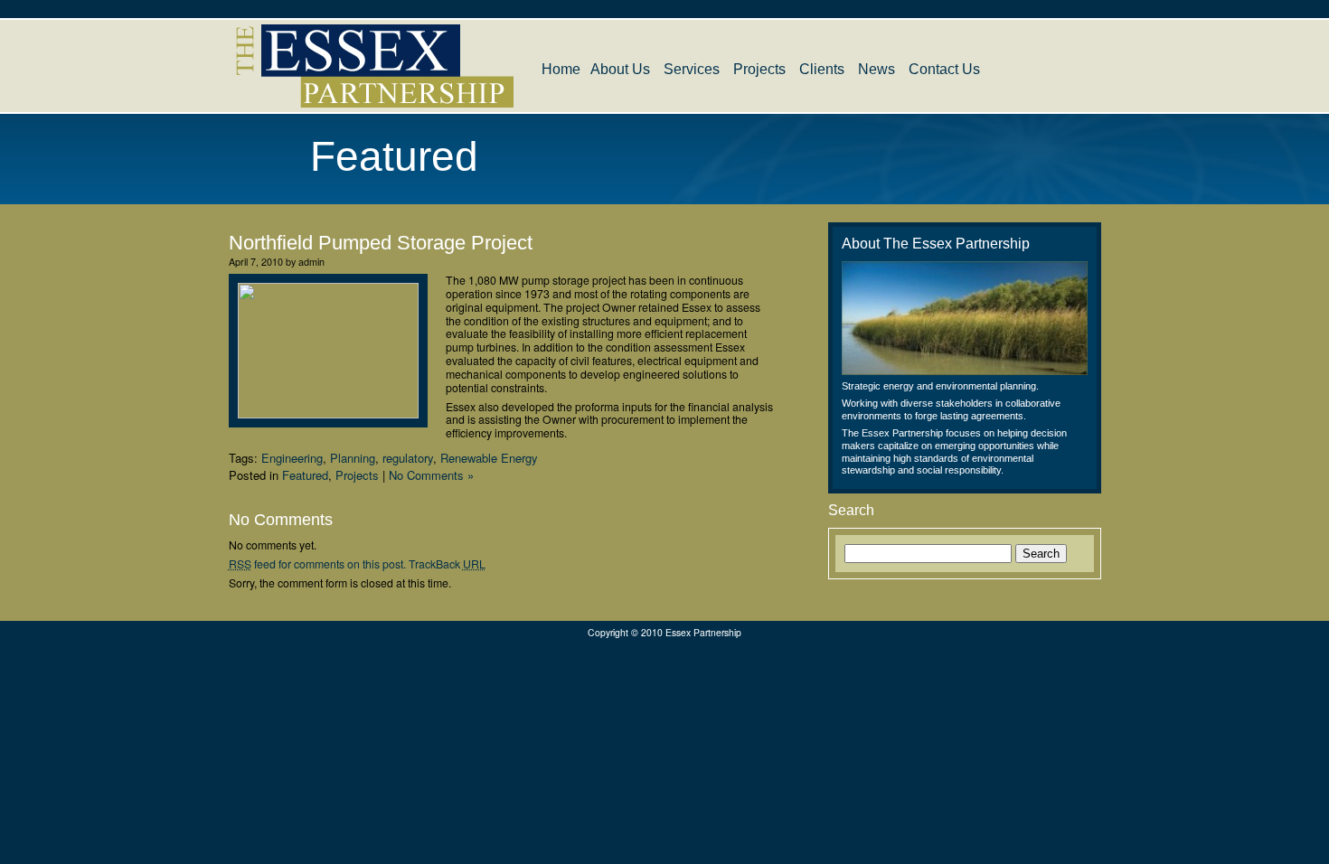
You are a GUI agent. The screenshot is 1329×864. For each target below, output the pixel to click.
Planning (352, 457)
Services (692, 69)
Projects (759, 69)
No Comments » (431, 475)
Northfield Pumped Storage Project (381, 242)
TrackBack (447, 564)
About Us (620, 69)
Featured (305, 475)
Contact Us (944, 69)
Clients (821, 69)
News (876, 69)
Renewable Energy (489, 457)
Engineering (292, 457)
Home (561, 69)
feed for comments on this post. (317, 564)
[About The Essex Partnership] (965, 318)
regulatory (407, 457)
